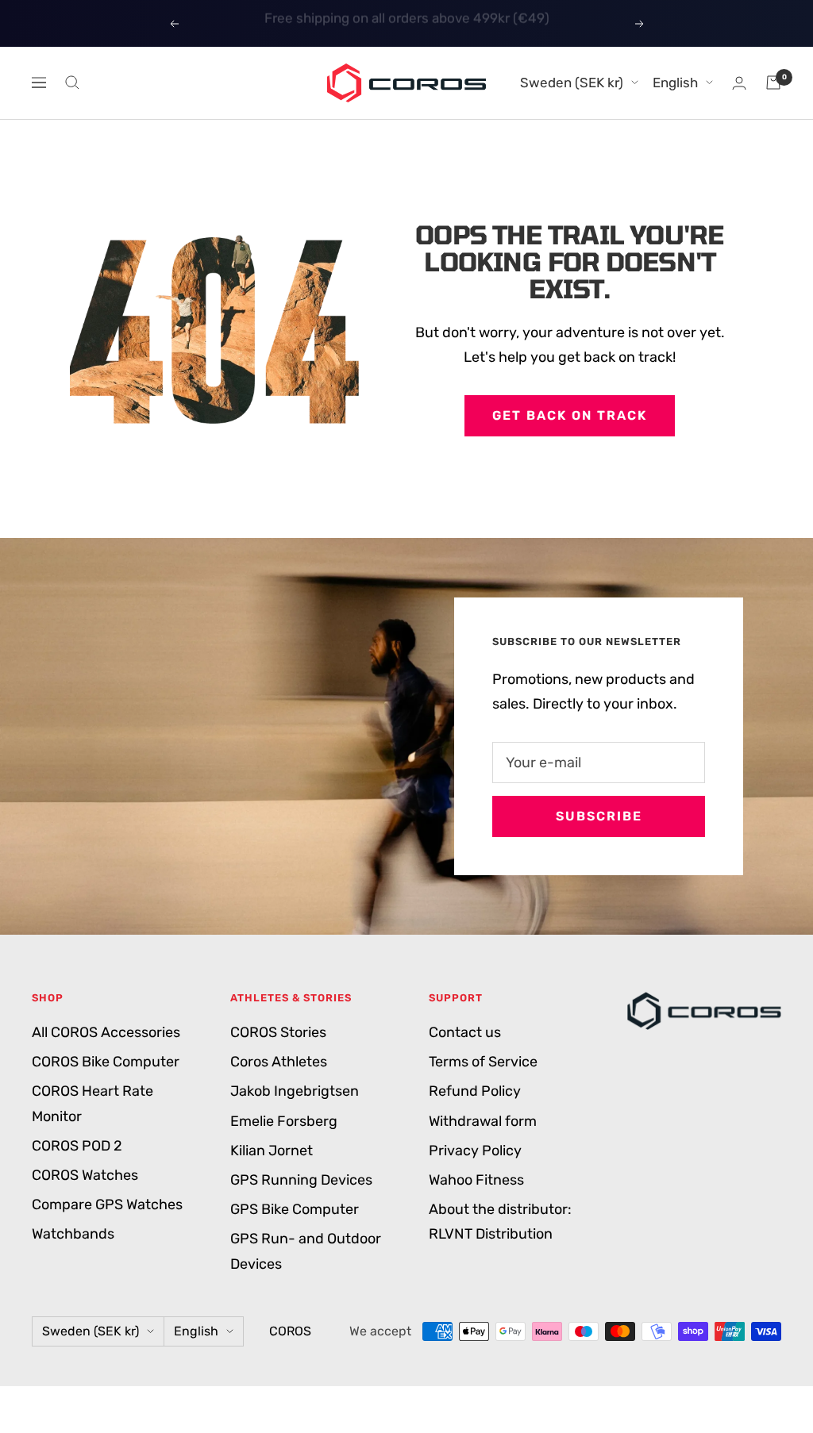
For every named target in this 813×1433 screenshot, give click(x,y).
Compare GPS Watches (107, 1204)
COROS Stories (278, 1032)
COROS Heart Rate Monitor (92, 1103)
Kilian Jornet (271, 1150)
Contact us (465, 1032)
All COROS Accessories (106, 1032)
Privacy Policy (475, 1150)
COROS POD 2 (77, 1145)
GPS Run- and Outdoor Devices (305, 1251)
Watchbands (73, 1234)
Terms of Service (483, 1061)
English (675, 82)
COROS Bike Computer (105, 1061)
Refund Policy (475, 1091)
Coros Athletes (278, 1061)
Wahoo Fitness (476, 1180)
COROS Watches (85, 1175)
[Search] (72, 82)
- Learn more (480, 23)
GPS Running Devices (301, 1180)
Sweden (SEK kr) (571, 82)
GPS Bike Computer (294, 1209)
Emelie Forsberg (283, 1121)
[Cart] (773, 82)
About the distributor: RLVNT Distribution (500, 1222)
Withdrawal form (483, 1121)
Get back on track (569, 415)
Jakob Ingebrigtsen (294, 1091)
